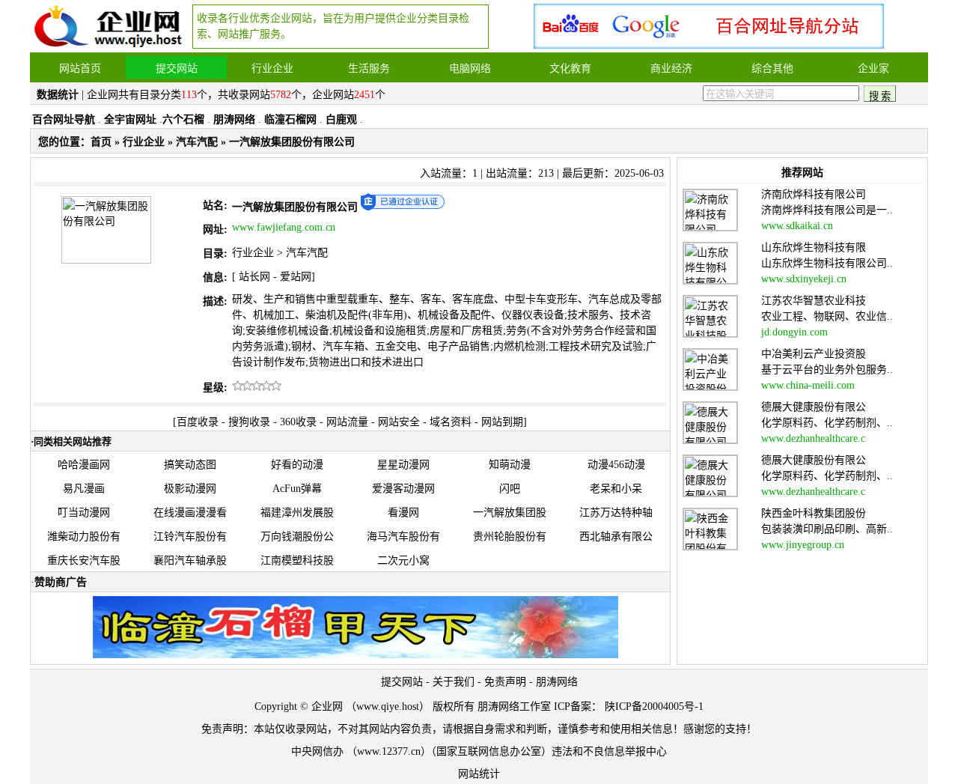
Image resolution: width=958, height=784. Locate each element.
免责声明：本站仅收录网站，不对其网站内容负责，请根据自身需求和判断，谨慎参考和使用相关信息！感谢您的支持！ (479, 729)
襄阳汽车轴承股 (190, 560)
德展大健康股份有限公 (813, 407)
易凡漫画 (84, 488)
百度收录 (198, 422)
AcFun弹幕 (297, 488)
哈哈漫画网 (84, 464)
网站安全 (399, 422)
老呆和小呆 (616, 488)
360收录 (298, 422)
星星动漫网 (403, 464)
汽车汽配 (197, 142)
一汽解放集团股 (509, 512)
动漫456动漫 (616, 464)
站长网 (254, 276)
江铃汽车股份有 (190, 536)
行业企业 (144, 142)
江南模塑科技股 (297, 560)
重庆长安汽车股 (83, 560)
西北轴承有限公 (616, 536)
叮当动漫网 (84, 512)
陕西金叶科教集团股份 (813, 513)
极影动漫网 (190, 488)
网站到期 (502, 422)
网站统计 (479, 774)
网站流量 (347, 422)
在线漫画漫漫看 (190, 512)
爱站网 (295, 276)
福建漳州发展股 (297, 512)
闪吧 (509, 488)
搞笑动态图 (190, 464)
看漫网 (403, 512)
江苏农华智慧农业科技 (813, 300)
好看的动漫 (297, 464)
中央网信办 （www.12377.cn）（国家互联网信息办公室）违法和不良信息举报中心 (479, 751)
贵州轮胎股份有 (509, 536)
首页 (101, 142)
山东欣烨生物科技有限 (813, 247)
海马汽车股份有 (403, 536)
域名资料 (451, 422)
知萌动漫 (510, 464)
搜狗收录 (249, 422)
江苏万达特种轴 (616, 512)
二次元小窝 (403, 560)
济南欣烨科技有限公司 (813, 194)
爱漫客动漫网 (403, 488)
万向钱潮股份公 (297, 536)
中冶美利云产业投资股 (813, 353)
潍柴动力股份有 (83, 536)
